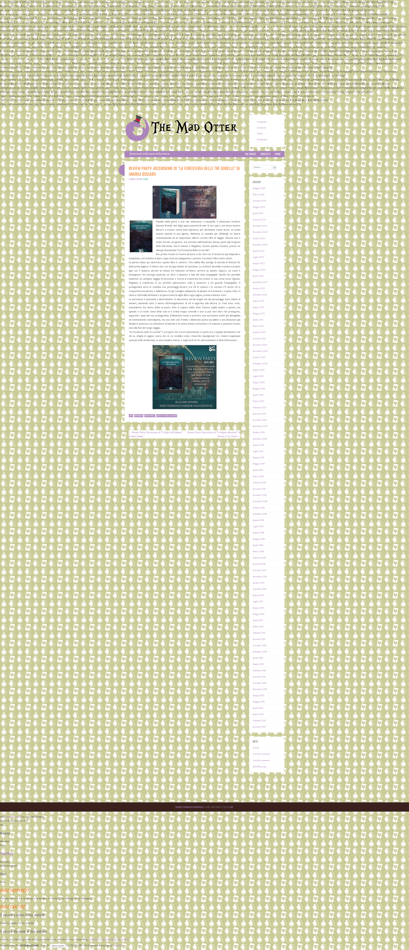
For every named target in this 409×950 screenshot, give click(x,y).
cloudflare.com (13, 816)
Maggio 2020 (259, 389)
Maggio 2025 (259, 188)
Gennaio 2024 (259, 201)
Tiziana (145, 179)
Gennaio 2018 (259, 564)
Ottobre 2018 (259, 508)
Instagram (261, 122)
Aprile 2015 (258, 708)
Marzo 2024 (258, 194)
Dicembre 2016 (260, 645)
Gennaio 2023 (259, 219)
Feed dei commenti (261, 760)
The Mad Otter (194, 128)
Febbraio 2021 (259, 332)
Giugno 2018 (258, 532)
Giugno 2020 (259, 382)
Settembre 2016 (260, 652)
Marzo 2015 (258, 714)
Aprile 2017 (258, 620)
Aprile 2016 (258, 658)
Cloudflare (6, 853)
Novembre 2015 (260, 689)
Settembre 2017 (260, 589)
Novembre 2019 (260, 426)
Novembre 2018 (260, 501)
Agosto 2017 (258, 595)
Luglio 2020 (258, 376)
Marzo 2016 (258, 664)
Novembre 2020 (260, 351)
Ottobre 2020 (259, 357)
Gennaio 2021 (259, 338)
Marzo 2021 (258, 326)
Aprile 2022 (258, 276)
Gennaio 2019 (259, 489)
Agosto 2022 (259, 251)
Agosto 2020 (259, 370)
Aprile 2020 (258, 395)
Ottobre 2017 (258, 583)
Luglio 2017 (258, 601)
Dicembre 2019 (260, 420)
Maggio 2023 (259, 207)
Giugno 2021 (258, 307)
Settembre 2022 (260, 245)
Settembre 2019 (260, 439)
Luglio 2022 (258, 257)
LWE (231, 807)
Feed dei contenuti (261, 754)
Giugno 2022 (259, 263)
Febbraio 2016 (259, 670)
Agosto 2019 (258, 445)
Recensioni (139, 415)
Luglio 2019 (258, 451)
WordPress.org (259, 766)
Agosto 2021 (258, 301)
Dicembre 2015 (260, 683)
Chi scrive (250, 154)
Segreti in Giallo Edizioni (167, 415)
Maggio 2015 (259, 702)
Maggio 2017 (258, 614)
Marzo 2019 (258, 476)
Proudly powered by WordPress (189, 807)
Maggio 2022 (259, 270)
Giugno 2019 (258, 457)
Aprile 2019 (258, 470)
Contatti (265, 154)
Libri (131, 415)
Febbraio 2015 (259, 720)
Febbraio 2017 (259, 633)
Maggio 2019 (259, 464)
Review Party (150, 415)
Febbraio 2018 (259, 558)
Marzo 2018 (258, 551)
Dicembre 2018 (260, 495)
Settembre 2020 (260, 363)
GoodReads (262, 139)
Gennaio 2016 (259, 677)
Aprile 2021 (258, 320)
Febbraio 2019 (259, 482)
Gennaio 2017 (259, 639)
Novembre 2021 (260, 282)
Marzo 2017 (258, 626)
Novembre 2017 (260, 576)
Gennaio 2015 (259, 727)
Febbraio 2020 (259, 407)
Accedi (256, 748)
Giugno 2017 (258, 608)
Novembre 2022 (260, 232)
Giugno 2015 (258, 695)
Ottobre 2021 (259, 288)
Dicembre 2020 (260, 345)
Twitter (260, 133)
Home (278, 154)
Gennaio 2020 (259, 414)
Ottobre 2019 (259, 432)
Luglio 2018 (258, 526)
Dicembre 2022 (260, 226)
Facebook (261, 128)
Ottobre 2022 (259, 238)
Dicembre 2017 (259, 570)
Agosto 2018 (258, 520)
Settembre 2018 (260, 514)
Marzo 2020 (258, 401)
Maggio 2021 (259, 313)
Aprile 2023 (258, 213)
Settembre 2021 (260, 295)
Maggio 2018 (259, 539)
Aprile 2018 (258, 545)
